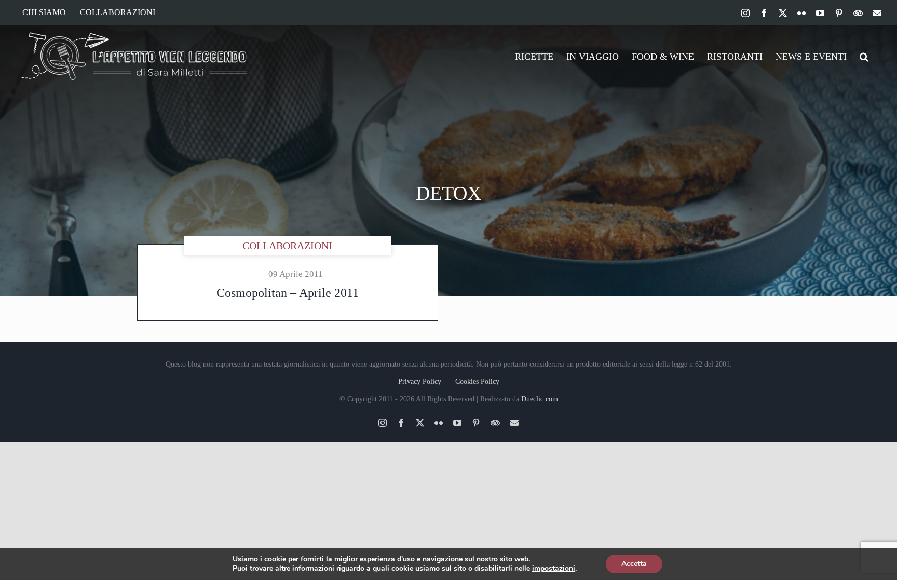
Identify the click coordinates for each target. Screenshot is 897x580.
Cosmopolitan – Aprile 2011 (287, 293)
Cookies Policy (477, 381)
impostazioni (553, 568)
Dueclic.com (539, 399)
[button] (864, 56)
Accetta (634, 564)
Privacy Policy (419, 381)
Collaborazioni (287, 245)
